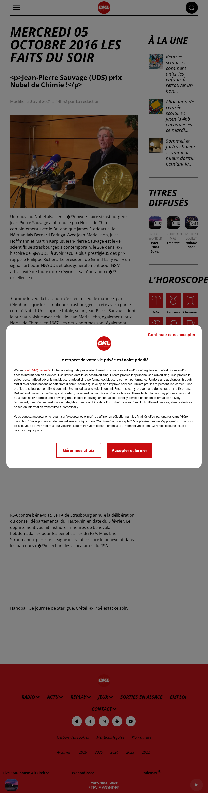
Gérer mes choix (78, 450)
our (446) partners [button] (37, 370)
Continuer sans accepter (171, 334)
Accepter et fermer (129, 450)
